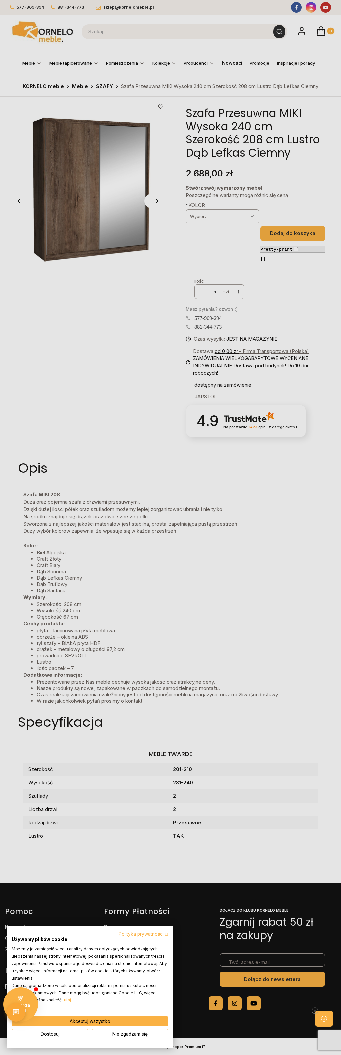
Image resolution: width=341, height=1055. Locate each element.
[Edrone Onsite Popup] (170, 527)
